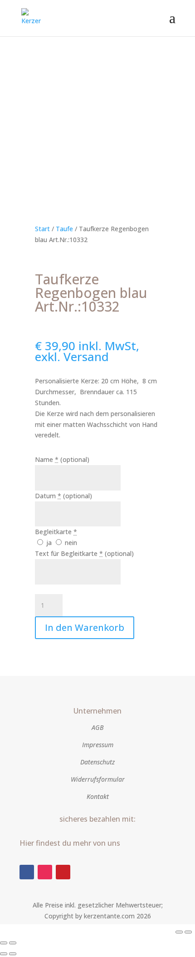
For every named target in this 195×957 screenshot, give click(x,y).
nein (70, 542)
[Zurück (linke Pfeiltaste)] (3, 953)
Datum (63, 495)
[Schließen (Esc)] (12, 943)
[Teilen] (3, 943)
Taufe (64, 228)
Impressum (97, 744)
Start (42, 228)
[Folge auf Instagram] (45, 872)
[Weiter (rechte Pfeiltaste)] (12, 953)
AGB (97, 727)
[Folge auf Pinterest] (63, 872)
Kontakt (98, 796)
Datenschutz (97, 762)
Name (62, 459)
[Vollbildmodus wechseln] (188, 932)
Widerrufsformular (98, 779)
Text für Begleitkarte (84, 553)
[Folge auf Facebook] (27, 872)
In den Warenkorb (84, 627)
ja (49, 542)
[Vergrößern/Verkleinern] (179, 932)
